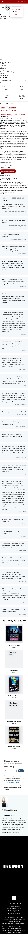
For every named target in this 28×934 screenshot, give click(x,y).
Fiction (2, 178)
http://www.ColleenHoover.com (12, 829)
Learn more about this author (10, 832)
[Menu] (3, 7)
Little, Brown (14, 912)
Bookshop (14, 110)
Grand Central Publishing (7, 72)
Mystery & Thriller (5, 175)
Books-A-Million (5, 110)
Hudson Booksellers (6, 114)
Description (4, 116)
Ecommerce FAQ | (7, 919)
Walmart (23, 114)
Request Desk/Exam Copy (8, 171)
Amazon (3, 107)
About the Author (6, 180)
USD (16, 12)
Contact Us (16, 921)
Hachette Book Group (14, 908)
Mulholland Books (14, 913)
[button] (14, 60)
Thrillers (7, 178)
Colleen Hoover (7, 62)
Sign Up (21, 771)
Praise (2, 193)
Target (15, 114)
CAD (16, 14)
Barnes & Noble (12, 107)
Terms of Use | (17, 919)
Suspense (14, 178)
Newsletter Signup (14, 906)
